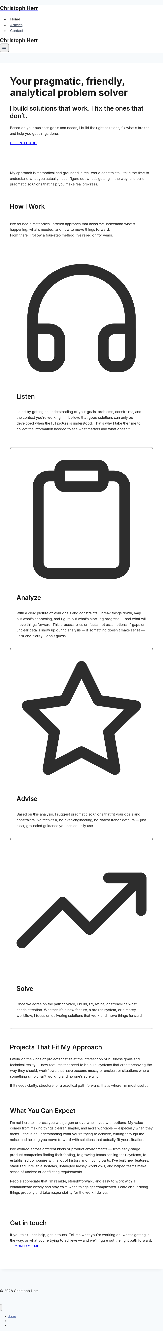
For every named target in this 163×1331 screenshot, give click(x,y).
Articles (16, 25)
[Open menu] (4, 47)
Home (15, 19)
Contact (16, 31)
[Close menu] (1, 1307)
